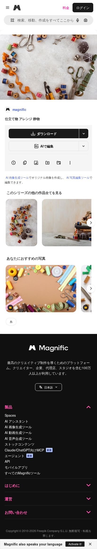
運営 (8, 498)
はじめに (12, 485)
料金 (66, 7)
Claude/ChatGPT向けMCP (28, 450)
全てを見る (53, 192)
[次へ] (91, 222)
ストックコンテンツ (19, 444)
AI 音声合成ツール (18, 438)
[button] (48, 387)
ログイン (82, 7)
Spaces (10, 415)
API (7, 461)
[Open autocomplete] (10, 20)
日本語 (48, 387)
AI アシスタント (16, 421)
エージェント (18, 455)
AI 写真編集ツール (77, 177)
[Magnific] (48, 348)
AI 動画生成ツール (18, 432)
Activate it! (75, 544)
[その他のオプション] (70, 162)
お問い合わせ (16, 512)
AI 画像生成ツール (17, 177)
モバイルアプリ (16, 467)
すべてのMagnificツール (22, 473)
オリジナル (32, 40)
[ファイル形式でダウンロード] (83, 133)
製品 (8, 407)
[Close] (90, 544)
